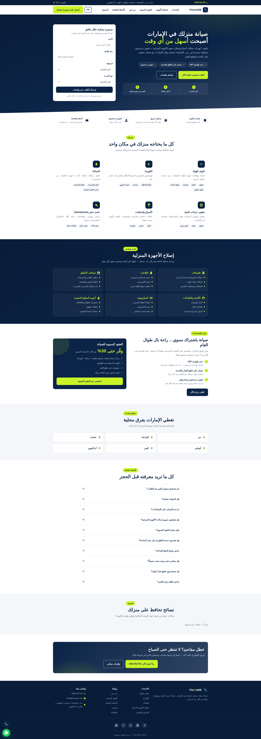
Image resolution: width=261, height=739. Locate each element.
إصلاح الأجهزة (162, 10)
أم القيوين (92, 448)
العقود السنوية (146, 10)
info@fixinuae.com (74, 698)
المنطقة (109, 64)
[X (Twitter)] (130, 725)
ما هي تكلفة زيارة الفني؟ (168, 582)
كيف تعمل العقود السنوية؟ (167, 530)
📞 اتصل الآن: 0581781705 (141, 664)
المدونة (105, 10)
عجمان (93, 437)
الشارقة (145, 437)
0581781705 (199, 2)
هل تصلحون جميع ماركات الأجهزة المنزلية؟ (160, 520)
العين (146, 448)
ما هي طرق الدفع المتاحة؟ (167, 551)
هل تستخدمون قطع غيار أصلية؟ (165, 571)
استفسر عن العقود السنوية (90, 381)
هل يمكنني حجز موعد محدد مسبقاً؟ (163, 561)
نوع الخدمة (108, 76)
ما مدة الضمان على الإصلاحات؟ (165, 509)
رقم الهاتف (108, 51)
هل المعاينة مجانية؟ (170, 499)
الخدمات (175, 10)
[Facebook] (144, 725)
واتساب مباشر (113, 664)
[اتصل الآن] (6, 724)
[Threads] (123, 725)
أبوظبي (198, 448)
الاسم (110, 39)
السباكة (146, 703)
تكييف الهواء (144, 693)
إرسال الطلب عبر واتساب (84, 90)
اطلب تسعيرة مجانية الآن (193, 75)
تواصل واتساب (166, 75)
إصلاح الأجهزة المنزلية (140, 708)
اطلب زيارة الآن (197, 392)
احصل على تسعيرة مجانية (68, 10)
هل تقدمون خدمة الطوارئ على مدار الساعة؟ (159, 540)
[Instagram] (137, 725)
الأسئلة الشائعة (118, 10)
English (114, 712)
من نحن (132, 10)
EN (88, 10)
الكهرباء (146, 698)
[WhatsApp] (116, 725)
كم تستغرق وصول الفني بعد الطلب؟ (163, 489)
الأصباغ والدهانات (142, 712)
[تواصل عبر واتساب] (6, 733)
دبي (199, 437)
